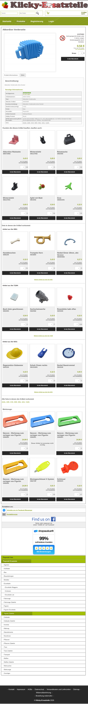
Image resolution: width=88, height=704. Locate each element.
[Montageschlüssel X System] (42, 467)
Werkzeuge (7, 669)
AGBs (30, 689)
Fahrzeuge (7, 598)
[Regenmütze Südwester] (15, 353)
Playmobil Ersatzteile (10, 561)
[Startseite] (44, 5)
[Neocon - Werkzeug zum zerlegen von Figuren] (15, 421)
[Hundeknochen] (15, 241)
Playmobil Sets (8, 557)
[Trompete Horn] (42, 241)
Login (51, 21)
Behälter (6, 580)
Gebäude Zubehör (9, 621)
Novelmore (7, 636)
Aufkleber (7, 568)
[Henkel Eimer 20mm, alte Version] (69, 241)
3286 (28, 123)
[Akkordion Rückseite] (15, 140)
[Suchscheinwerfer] (42, 297)
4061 (39, 123)
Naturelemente (8, 632)
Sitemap (76, 689)
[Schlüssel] (69, 467)
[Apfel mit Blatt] (42, 186)
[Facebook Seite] (44, 521)
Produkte (21, 21)
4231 (43, 123)
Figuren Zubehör (9, 613)
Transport (7, 654)
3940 (35, 123)
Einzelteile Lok (9, 595)
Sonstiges (7, 673)
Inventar (6, 625)
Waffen (6, 658)
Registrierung (37, 21)
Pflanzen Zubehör (9, 643)
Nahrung (6, 628)
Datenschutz (39, 689)
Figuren (6, 606)
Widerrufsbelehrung (43, 693)
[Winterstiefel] (42, 140)
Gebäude (7, 617)
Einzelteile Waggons (11, 587)
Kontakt (11, 689)
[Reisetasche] (69, 140)
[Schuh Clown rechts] (42, 353)
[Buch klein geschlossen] (15, 297)
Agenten (6, 565)
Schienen (8, 591)
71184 (47, 123)
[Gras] (69, 186)
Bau (5, 572)
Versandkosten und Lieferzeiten (59, 689)
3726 (32, 123)
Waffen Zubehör (9, 662)
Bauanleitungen (9, 576)
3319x (25, 123)
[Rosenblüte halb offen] (69, 297)
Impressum (21, 689)
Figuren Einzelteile (9, 610)
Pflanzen (6, 639)
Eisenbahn (7, 583)
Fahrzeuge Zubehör (10, 602)
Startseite (6, 21)
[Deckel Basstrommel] (69, 353)
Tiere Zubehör (8, 651)
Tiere (5, 647)
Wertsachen (7, 666)
